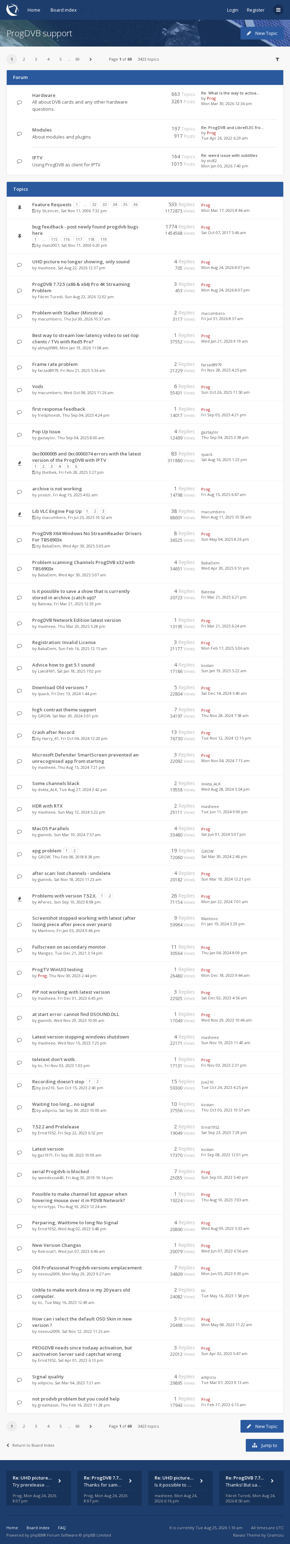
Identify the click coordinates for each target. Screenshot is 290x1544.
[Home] (12, 10)
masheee (47, 267)
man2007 (50, 245)
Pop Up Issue (46, 431)
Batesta (45, 603)
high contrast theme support (64, 709)
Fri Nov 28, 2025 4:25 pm (223, 370)
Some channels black (55, 783)
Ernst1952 (47, 1132)
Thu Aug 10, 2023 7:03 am (224, 1199)
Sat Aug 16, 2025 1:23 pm (224, 459)
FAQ (62, 1527)
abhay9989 (48, 347)
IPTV (37, 157)
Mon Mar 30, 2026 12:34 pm (226, 103)
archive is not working (57, 488)
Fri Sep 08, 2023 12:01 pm (224, 1154)
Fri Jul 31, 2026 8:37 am (222, 318)
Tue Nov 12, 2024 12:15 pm (226, 738)
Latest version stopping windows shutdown (80, 1037)
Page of (120, 59)
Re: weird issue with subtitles (229, 155)
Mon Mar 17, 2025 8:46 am (225, 210)
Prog (211, 98)
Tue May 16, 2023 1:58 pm (225, 1295)
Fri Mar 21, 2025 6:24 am (223, 626)
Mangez (45, 953)
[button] (91, 59)
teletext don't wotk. (54, 1059)
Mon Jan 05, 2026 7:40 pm (224, 166)
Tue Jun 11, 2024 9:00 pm (224, 811)
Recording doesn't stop (58, 1081)
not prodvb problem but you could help (76, 1399)
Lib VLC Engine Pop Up (57, 511)
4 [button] (48, 59)
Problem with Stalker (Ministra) (67, 313)
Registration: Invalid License (64, 642)
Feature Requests (51, 204)
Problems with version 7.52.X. (64, 896)
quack (207, 454)
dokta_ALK (47, 789)
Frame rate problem (54, 364)
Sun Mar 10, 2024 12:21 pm (226, 879)
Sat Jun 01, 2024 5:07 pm (223, 834)
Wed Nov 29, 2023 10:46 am (226, 1020)
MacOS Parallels (50, 828)
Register (256, 10)
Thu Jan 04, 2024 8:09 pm (224, 952)
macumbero (50, 318)
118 (91, 239)
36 (135, 204)
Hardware (44, 95)
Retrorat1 (47, 1251)
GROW (44, 715)
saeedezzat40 (51, 1177)
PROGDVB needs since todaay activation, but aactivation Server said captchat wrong (82, 1350)
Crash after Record (53, 732)
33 (105, 204)
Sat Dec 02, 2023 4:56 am (224, 997)
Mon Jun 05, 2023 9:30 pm (225, 1273)
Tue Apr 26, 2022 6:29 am (224, 138)
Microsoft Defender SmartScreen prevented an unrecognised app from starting (85, 758)
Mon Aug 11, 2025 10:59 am (226, 517)
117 (79, 239)
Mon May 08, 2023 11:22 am (226, 1324)
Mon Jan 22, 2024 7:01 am (224, 901)
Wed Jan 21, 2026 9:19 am (224, 341)
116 (66, 239)
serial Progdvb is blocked (60, 1171)
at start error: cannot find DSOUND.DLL (75, 1014)
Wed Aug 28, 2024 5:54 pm (225, 789)
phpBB (36, 1535)
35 (125, 204)
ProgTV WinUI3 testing (57, 969)
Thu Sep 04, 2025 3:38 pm (225, 437)
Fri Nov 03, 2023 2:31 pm (223, 1065)
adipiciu (49, 1110)
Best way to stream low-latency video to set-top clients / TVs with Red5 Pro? (85, 338)
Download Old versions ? (60, 687)
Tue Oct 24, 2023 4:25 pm (224, 1087)
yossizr (44, 494)
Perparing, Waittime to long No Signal (75, 1222)
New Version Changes (56, 1245)
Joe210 (48, 1087)
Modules (42, 130)
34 (115, 204)
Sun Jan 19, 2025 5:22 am (223, 670)
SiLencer (50, 210)
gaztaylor (46, 437)
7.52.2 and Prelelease (55, 1126)
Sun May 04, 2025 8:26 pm (225, 539)
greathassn (48, 1405)
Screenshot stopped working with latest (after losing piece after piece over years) (84, 921)
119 (103, 239)
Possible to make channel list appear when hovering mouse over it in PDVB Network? (79, 1197)
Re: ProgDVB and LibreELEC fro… (232, 127)
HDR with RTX (47, 806)
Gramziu (275, 1535)
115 (54, 239)
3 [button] (36, 59)
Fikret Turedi (50, 296)
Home (34, 10)
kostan (207, 665)
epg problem (46, 850)
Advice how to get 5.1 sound (63, 665)
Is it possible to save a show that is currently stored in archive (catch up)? (81, 594)
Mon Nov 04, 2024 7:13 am (225, 760)
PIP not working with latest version (71, 992)
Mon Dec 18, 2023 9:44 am (225, 975)
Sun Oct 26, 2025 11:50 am (225, 392)
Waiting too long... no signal (63, 1104)
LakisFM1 (46, 671)
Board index (64, 10)
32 (94, 204)
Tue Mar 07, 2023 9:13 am (225, 1382)
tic (40, 1065)
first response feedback (58, 409)
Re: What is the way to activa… (230, 93)
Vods (37, 386)
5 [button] (60, 59)
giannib (45, 834)
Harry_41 (50, 738)
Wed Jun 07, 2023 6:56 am (224, 1251)
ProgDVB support (39, 33)
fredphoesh (49, 415)
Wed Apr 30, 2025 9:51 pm (225, 568)
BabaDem (51, 546)
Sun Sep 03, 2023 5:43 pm (224, 1177)
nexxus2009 (49, 1273)
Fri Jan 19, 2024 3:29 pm (223, 923)
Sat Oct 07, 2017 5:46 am (223, 232)
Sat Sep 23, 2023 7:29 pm (224, 1132)
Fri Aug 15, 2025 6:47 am (223, 494)
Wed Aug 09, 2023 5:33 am (225, 1228)
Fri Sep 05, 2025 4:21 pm (223, 414)
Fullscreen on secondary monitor (69, 947)
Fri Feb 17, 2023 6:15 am (223, 1404)
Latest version (48, 1149)
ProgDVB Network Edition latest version (76, 620)
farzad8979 (48, 370)
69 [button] (77, 59)
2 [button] (24, 59)
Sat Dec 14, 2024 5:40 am (224, 693)
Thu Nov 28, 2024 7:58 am (225, 715)
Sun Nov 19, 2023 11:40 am (225, 1042)
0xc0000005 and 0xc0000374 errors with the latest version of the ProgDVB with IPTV (86, 457)
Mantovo (46, 930)
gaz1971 (45, 1155)
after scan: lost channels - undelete (71, 873)
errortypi (46, 1206)
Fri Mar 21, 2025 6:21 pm (223, 597)
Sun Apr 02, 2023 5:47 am (224, 1353)
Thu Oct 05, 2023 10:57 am (225, 1110)
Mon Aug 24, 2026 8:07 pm (225, 267)
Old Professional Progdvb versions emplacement (87, 1267)
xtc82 (212, 160)
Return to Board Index (33, 1445)
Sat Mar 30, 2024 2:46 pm (224, 856)
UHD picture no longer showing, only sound (81, 261)
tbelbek (49, 472)
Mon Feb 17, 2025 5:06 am (225, 648)
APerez (45, 902)
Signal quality (48, 1376)
